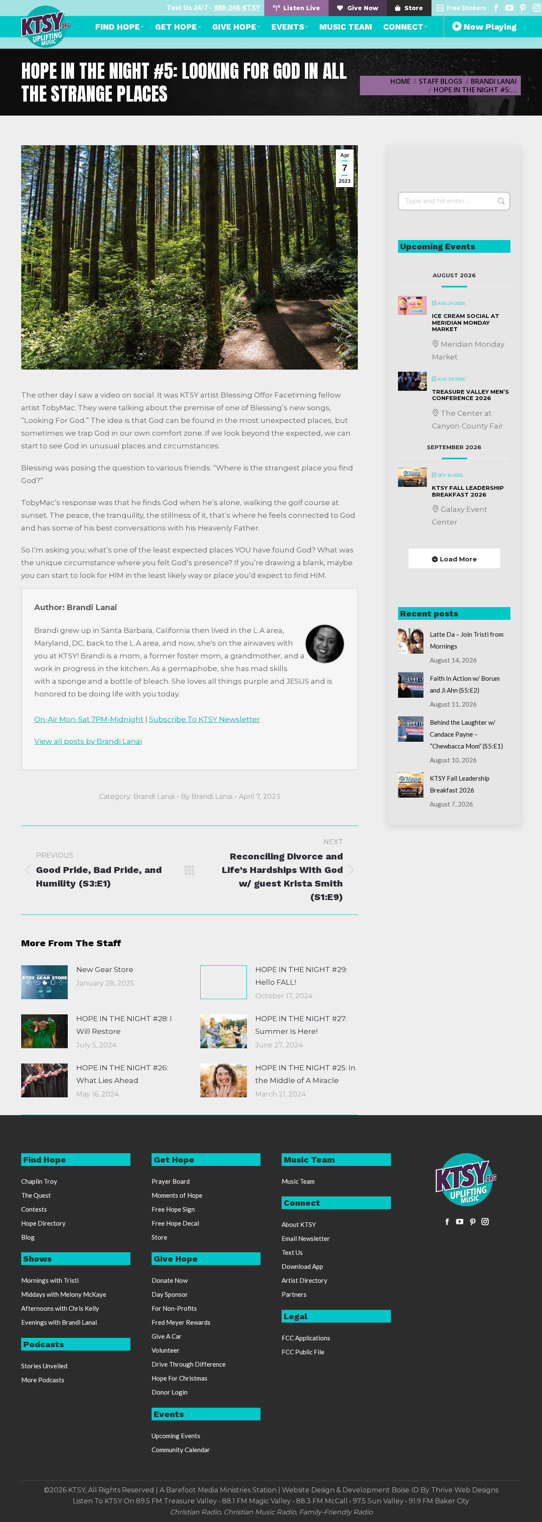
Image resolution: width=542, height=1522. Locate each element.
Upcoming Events (176, 1435)
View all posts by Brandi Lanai (88, 741)
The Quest (36, 1195)
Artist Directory (304, 1280)
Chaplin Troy (39, 1181)
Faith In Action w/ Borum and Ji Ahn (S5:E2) (465, 684)
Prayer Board (171, 1181)
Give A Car (167, 1336)
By (206, 797)
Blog (28, 1237)
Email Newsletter (306, 1238)
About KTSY (299, 1224)
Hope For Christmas (179, 1378)
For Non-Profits (174, 1308)
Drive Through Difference (189, 1364)
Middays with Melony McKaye (63, 1294)
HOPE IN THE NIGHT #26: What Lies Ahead (122, 1074)
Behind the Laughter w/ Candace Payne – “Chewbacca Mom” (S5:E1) (466, 734)
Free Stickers (466, 8)
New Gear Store (104, 969)
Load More (458, 559)
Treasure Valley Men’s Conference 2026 (470, 395)
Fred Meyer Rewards (181, 1322)
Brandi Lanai (153, 797)
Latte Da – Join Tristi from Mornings (466, 640)
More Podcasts (42, 1380)
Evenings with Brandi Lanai (59, 1322)
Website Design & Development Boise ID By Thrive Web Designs (390, 1490)
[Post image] (44, 982)
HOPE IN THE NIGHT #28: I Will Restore (124, 1025)
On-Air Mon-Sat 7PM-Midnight (89, 719)
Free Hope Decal (175, 1223)
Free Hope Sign (173, 1209)
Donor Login (170, 1392)
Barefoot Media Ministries (208, 1490)
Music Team (298, 1181)
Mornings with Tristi (50, 1280)
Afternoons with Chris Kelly (60, 1308)
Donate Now (170, 1280)
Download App (302, 1266)
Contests (34, 1209)
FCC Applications (306, 1338)
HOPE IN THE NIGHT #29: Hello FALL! (301, 975)
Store (159, 1237)
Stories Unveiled (44, 1366)
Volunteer (166, 1350)
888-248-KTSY (237, 8)
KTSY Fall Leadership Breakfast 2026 (468, 491)
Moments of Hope (177, 1195)
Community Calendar (181, 1449)
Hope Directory (43, 1223)
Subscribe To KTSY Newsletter (204, 719)
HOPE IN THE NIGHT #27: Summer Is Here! (301, 1025)
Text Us (292, 1252)
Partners (294, 1294)
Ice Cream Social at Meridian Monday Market (465, 322)
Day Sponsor (170, 1294)
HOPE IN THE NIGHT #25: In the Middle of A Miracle (305, 1074)
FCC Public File (303, 1352)
